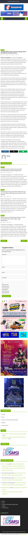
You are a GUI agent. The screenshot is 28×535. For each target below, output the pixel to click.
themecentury (23, 531)
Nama (3, 267)
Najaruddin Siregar (6, 487)
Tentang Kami (5, 425)
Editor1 (9, 54)
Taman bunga (5, 464)
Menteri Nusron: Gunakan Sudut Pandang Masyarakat (14, 433)
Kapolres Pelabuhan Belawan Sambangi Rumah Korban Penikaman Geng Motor (24, 241)
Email (3, 272)
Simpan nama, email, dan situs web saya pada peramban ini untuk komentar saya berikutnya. (5, 288)
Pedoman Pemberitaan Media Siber (10, 420)
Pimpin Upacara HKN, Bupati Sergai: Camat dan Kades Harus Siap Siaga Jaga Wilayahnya (13, 219)
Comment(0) (16, 54)
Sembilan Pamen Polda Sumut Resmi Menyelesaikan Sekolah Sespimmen (11, 169)
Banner (3, 414)
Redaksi (3, 422)
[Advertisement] (14, 35)
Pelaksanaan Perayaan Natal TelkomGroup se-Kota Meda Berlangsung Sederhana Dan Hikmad (13, 193)
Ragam (2, 50)
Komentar (4, 254)
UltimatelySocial (23, 534)
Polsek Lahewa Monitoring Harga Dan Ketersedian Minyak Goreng (4, 241)
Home (3, 417)
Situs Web (4, 277)
